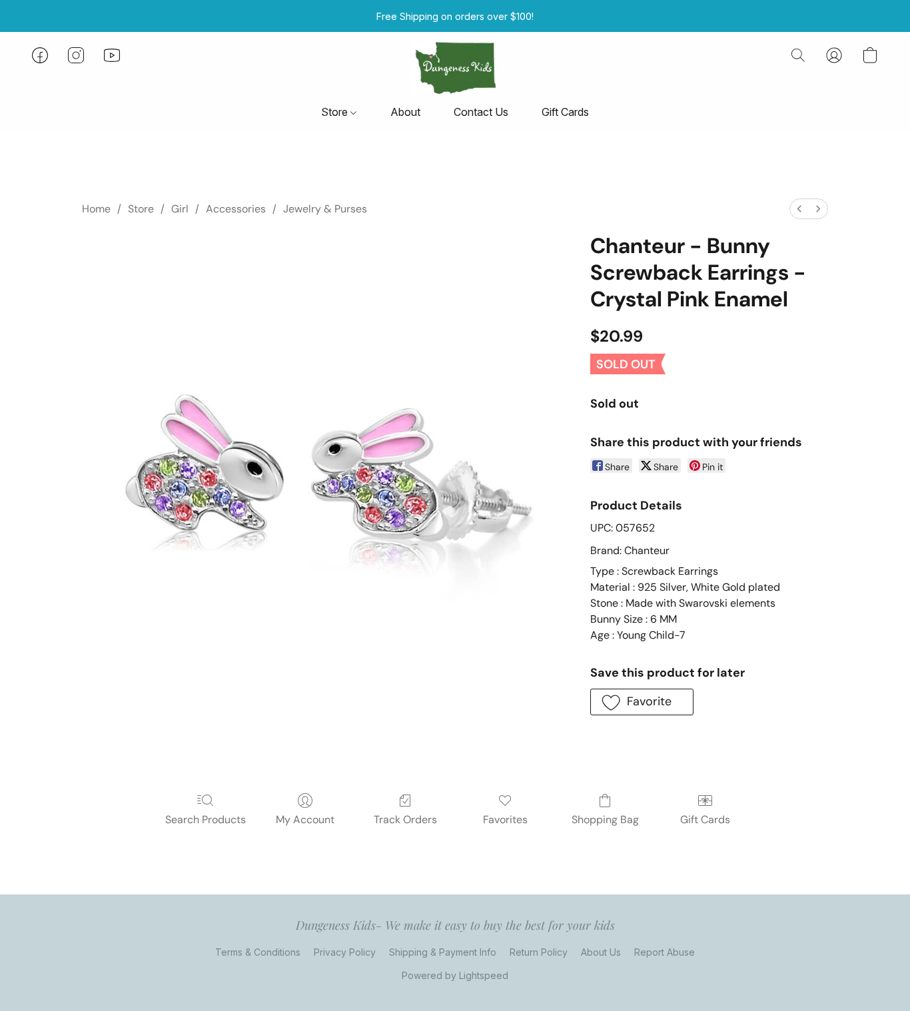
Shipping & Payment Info (442, 952)
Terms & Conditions (257, 952)
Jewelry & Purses (325, 209)
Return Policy (539, 952)
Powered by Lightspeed (455, 975)
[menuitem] (799, 208)
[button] (455, 68)
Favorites (505, 820)
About (405, 112)
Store (335, 112)
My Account (305, 820)
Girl (180, 209)
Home (96, 209)
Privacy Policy (345, 952)
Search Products (205, 820)
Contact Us (481, 112)
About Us (601, 952)
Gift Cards (565, 112)
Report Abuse (664, 952)
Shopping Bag (605, 820)
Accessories (236, 209)
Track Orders (405, 820)
